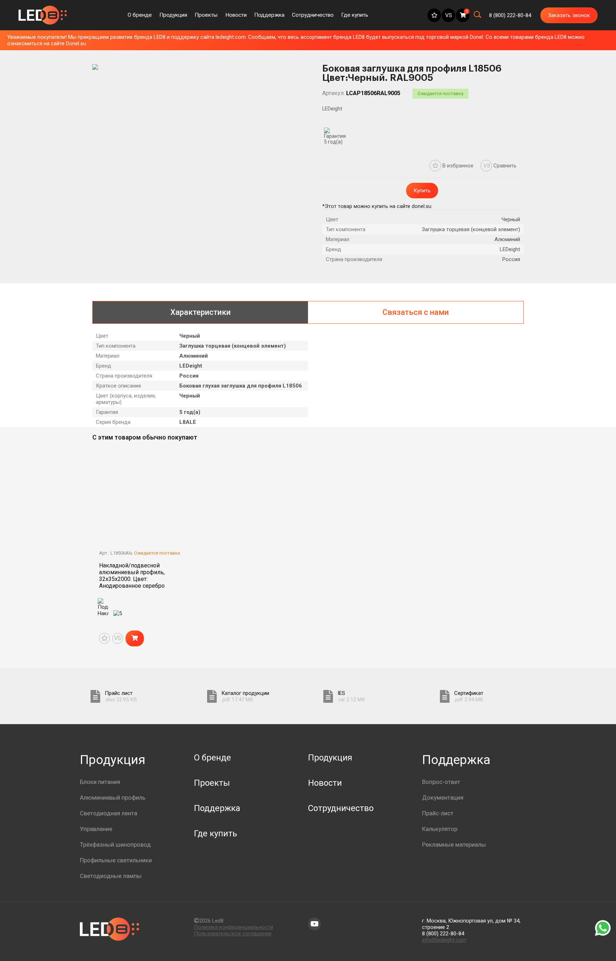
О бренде (140, 15)
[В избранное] (104, 638)
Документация (442, 797)
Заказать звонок (569, 15)
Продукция (173, 15)
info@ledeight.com (444, 940)
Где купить (354, 15)
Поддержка (269, 15)
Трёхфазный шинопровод (115, 844)
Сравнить (500, 165)
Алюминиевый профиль (112, 797)
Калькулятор (439, 828)
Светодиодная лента (108, 813)
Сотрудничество (313, 15)
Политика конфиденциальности (233, 927)
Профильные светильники (116, 860)
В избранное (457, 165)
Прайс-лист (437, 813)
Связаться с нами (416, 312)
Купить (422, 190)
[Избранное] (434, 15)
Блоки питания (100, 781)
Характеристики (200, 312)
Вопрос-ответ (441, 781)
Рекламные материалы (454, 844)
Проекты (206, 15)
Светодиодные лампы (111, 875)
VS (448, 15)
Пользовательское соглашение (233, 933)
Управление (96, 828)
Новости (236, 15)
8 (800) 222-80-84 (443, 933)
